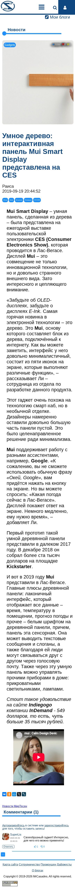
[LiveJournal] (24, 794)
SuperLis (15, 834)
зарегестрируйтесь (56, 825)
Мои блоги (59, 17)
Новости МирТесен (14, 806)
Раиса (8, 186)
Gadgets (10, 44)
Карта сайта (10, 864)
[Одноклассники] (9, 794)
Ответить (8, 846)
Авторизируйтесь (13, 825)
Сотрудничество (29, 864)
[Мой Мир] (14, 794)
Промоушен (48, 864)
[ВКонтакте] (4, 794)
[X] (19, 794)
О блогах (37, 870)
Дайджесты (64, 864)
